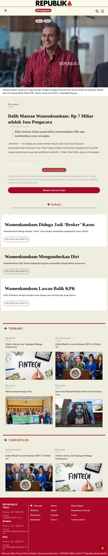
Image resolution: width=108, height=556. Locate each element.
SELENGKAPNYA (16, 239)
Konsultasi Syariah (80, 510)
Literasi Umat (78, 520)
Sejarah (54, 515)
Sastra (54, 520)
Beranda (38, 506)
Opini (47, 21)
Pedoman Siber (8, 553)
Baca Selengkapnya (54, 170)
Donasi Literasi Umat (54, 190)
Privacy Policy (22, 553)
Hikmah (34, 510)
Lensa (74, 515)
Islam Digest (77, 506)
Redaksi (33, 553)
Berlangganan (43, 10)
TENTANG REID (66, 553)
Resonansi (35, 515)
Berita (39, 21)
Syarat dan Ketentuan (48, 553)
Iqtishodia (35, 520)
